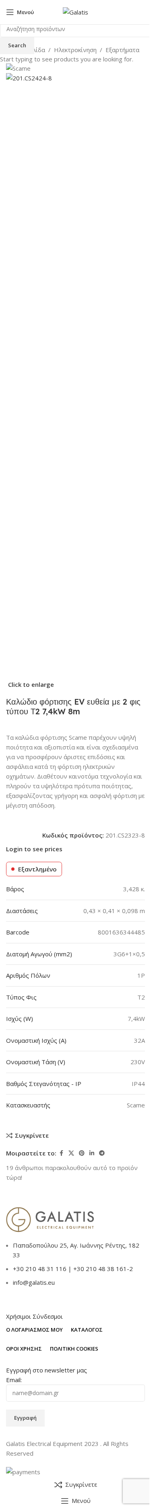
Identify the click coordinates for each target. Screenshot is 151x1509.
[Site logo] (75, 11)
